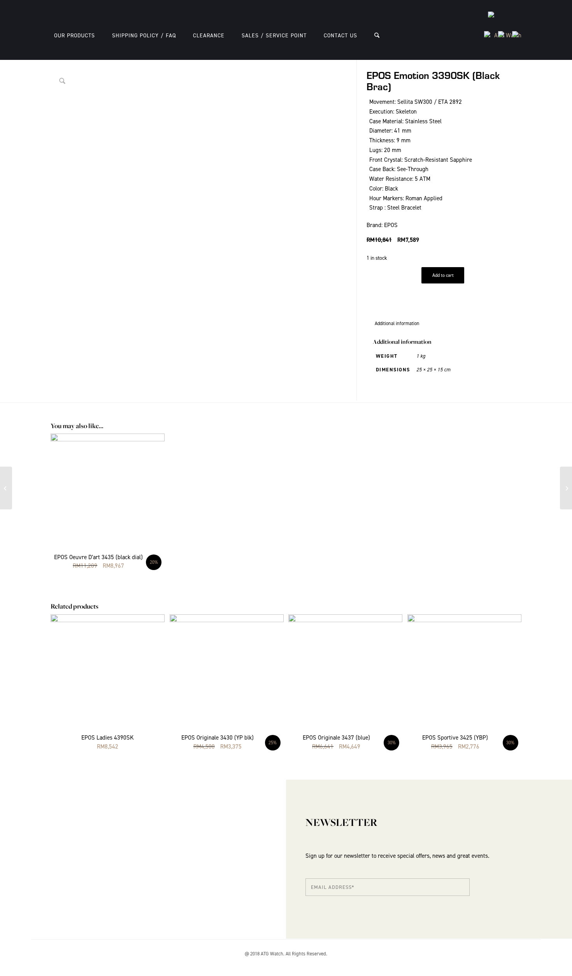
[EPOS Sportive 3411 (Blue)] (6, 488)
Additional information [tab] (397, 323)
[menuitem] (75, 35)
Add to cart (443, 275)
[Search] (377, 35)
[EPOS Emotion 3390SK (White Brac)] (566, 488)
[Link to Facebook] (515, 962)
